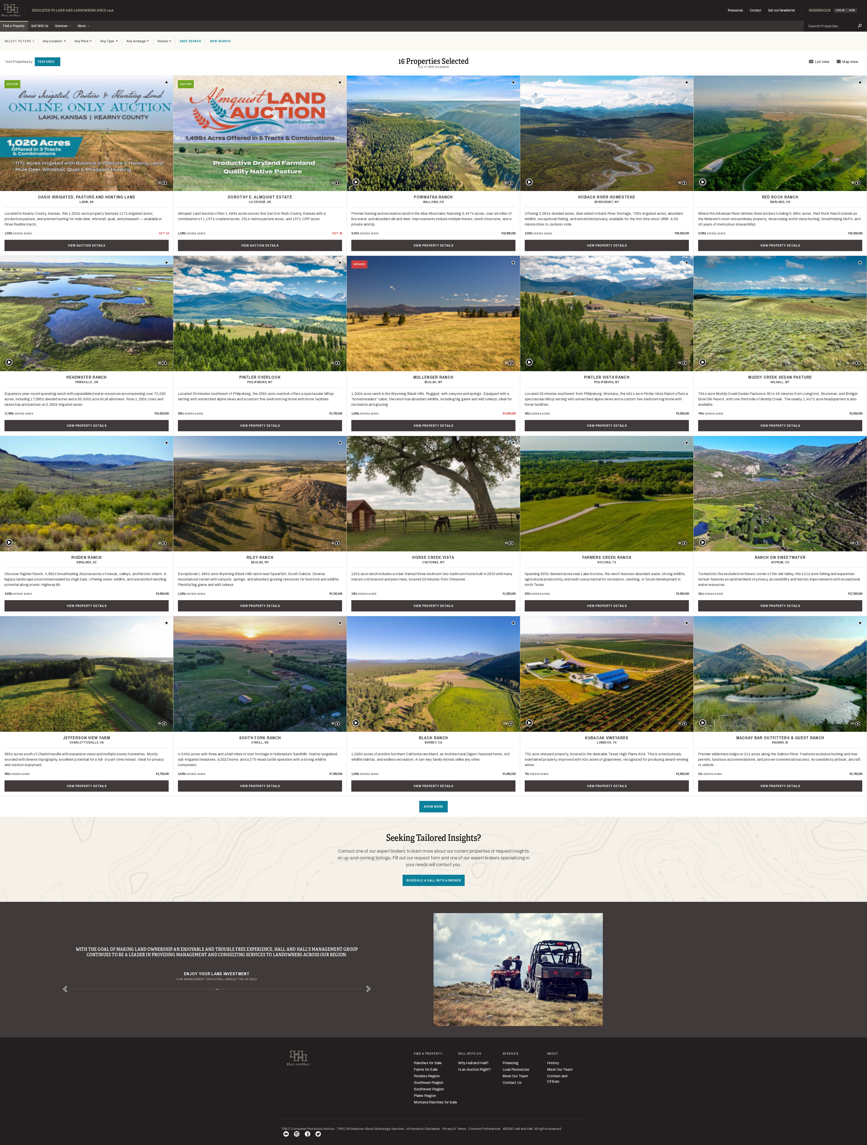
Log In (840, 10)
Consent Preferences (484, 1129)
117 (852, 723)
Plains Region (425, 1096)
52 (506, 363)
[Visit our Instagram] (296, 1135)
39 (159, 182)
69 (332, 723)
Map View (850, 62)
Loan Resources (516, 1069)
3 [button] (219, 989)
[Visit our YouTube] (286, 1135)
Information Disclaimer (423, 1129)
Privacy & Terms (454, 1129)
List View (822, 62)
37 (679, 723)
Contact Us (512, 1082)
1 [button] (214, 989)
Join (852, 10)
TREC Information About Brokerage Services (370, 1129)
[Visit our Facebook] (307, 1135)
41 (332, 363)
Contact (755, 10)
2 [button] (216, 989)
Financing (510, 1063)
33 (332, 543)
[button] (83, 41)
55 (679, 363)
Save (190, 41)
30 (159, 543)
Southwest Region (429, 1089)
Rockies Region (427, 1076)
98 (159, 363)
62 (679, 543)
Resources (735, 10)
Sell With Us (39, 25)
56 (679, 182)
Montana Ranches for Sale (435, 1102)
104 (505, 723)
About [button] (82, 25)
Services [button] (61, 25)
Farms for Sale (426, 1069)
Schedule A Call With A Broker (433, 880)
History (553, 1063)
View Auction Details (86, 245)
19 (853, 363)
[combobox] (54, 41)
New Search (220, 41)
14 (332, 182)
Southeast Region (428, 1082)
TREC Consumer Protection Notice (307, 1129)
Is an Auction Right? (474, 1069)
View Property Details (433, 245)
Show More (433, 807)
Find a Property (14, 25)
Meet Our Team (515, 1076)
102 (852, 543)
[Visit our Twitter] (318, 1135)
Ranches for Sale (428, 1063)
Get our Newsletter (781, 10)
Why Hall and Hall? (473, 1063)
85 (506, 182)
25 (159, 723)
